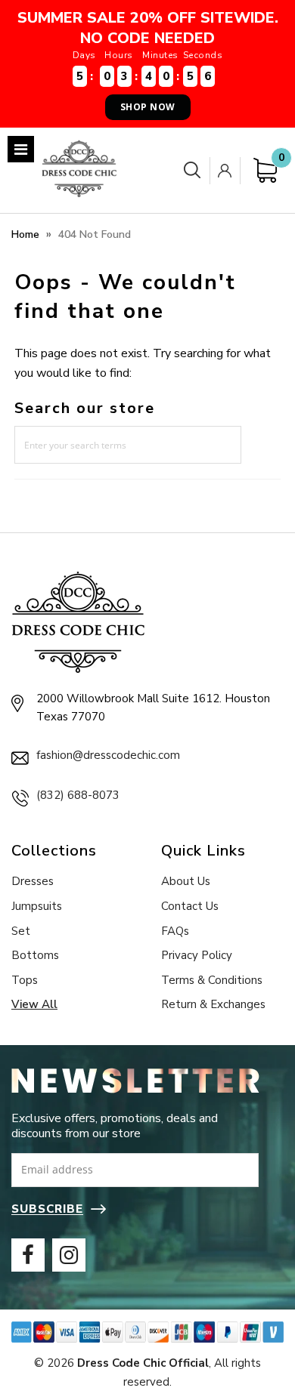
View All (34, 1004)
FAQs (175, 931)
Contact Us (190, 906)
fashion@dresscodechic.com (108, 755)
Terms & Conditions (211, 980)
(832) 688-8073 (78, 795)
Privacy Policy (196, 955)
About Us (185, 881)
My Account (228, 170)
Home (25, 234)
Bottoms (35, 955)
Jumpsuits (36, 906)
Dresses (32, 881)
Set (20, 931)
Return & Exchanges (213, 1004)
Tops (24, 980)
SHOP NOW (147, 106)
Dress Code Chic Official (143, 1363)
